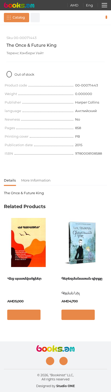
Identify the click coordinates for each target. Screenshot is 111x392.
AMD (74, 5)
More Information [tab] (36, 180)
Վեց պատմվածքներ (24, 278)
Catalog (19, 17)
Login (90, 17)
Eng (89, 5)
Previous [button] (6, 257)
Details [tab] (10, 180)
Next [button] (104, 257)
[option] (28, 271)
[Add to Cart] (24, 315)
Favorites (97, 17)
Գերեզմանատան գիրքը (81, 278)
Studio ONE (65, 386)
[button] (48, 316)
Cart (105, 17)
